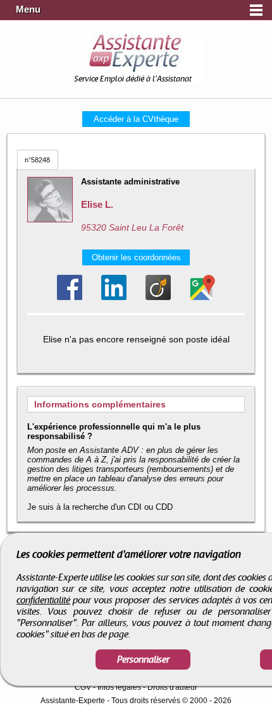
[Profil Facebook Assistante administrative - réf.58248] (69, 287)
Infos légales (119, 687)
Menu (28, 9)
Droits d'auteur (172, 687)
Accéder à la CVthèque (136, 119)
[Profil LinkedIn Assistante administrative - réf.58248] (114, 287)
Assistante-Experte (72, 700)
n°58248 (37, 160)
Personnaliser (143, 659)
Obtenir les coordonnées (136, 257)
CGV (83, 687)
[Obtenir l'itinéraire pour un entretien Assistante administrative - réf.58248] (202, 287)
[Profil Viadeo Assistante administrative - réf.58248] (158, 287)
